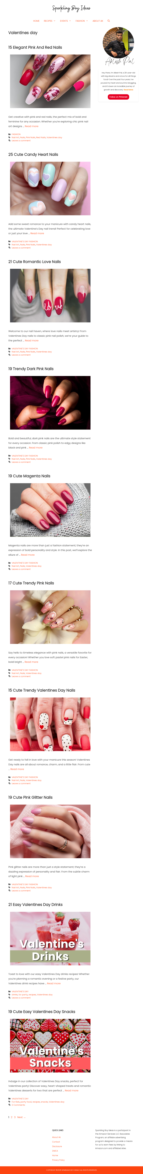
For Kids (16, 1101)
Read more (31, 126)
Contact (56, 1141)
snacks (44, 1101)
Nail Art (15, 137)
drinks (15, 994)
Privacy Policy (58, 1160)
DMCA (55, 1151)
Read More (128, 89)
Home (55, 1155)
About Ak (56, 1137)
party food (26, 1101)
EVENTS (64, 20)
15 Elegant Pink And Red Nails (35, 47)
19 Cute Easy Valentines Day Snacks (41, 1011)
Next (21, 1117)
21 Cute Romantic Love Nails (34, 261)
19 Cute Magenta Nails (29, 476)
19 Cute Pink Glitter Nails (30, 797)
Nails (22, 137)
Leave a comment (21, 140)
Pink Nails (30, 137)
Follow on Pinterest (118, 97)
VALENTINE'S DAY (20, 991)
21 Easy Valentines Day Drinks (35, 904)
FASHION (80, 20)
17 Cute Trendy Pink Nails (31, 583)
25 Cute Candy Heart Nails (33, 154)
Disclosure (57, 1146)
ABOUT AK (98, 20)
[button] (108, 21)
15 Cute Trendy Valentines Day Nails (41, 690)
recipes (32, 994)
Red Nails (41, 137)
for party (23, 994)
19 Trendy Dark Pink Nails (31, 368)
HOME (36, 20)
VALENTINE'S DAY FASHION (25, 241)
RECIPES (48, 20)
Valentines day (54, 137)
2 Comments (18, 1104)
